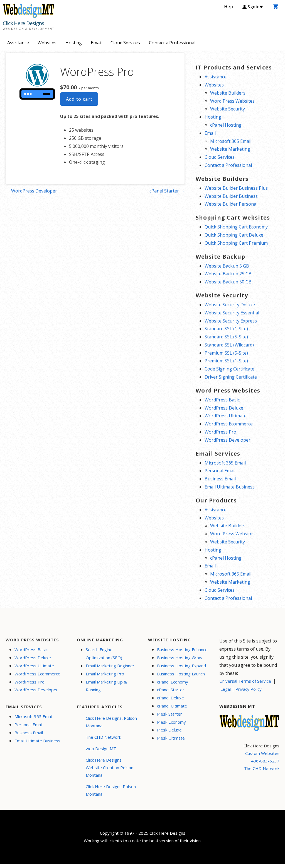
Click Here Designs (23, 23)
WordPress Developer (227, 440)
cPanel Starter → (167, 191)
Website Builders (227, 93)
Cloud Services (125, 43)
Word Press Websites (232, 101)
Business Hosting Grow (179, 657)
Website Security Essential (232, 313)
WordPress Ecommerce (229, 424)
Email (96, 43)
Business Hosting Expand (181, 665)
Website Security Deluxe (230, 305)
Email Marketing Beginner (110, 665)
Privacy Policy (248, 689)
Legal (225, 689)
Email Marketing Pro (105, 674)
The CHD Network (103, 737)
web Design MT (101, 748)
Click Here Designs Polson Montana (111, 790)
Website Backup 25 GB (228, 274)
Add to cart (79, 99)
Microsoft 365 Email (230, 141)
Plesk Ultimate (171, 738)
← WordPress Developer (31, 191)
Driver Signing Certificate (231, 377)
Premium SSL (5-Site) (226, 353)
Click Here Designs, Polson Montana (111, 721)
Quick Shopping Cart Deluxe (234, 235)
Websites (47, 43)
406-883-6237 (265, 761)
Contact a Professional (172, 43)
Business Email (220, 479)
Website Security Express (231, 321)
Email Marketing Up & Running (106, 686)
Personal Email (220, 471)
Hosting (73, 43)
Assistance (18, 43)
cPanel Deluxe (170, 698)
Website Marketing (230, 149)
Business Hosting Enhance (182, 649)
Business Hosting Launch (181, 674)
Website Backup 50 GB (228, 282)
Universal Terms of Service (245, 681)
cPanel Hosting (226, 125)
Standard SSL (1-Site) (226, 329)
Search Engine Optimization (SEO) (104, 653)
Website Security (227, 109)
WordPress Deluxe (224, 408)
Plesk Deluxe (169, 730)
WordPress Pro (220, 432)
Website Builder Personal (231, 204)
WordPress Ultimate (226, 416)
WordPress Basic (222, 400)
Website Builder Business (231, 196)
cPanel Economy (172, 682)
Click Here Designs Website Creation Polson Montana (109, 767)
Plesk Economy (171, 722)
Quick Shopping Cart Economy (236, 227)
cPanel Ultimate (172, 706)
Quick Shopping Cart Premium (236, 243)
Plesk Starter (169, 714)
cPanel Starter (170, 689)
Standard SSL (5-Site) (226, 337)
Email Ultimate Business (230, 487)
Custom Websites (262, 753)
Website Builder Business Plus (236, 188)
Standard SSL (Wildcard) (229, 345)
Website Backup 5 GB (227, 266)
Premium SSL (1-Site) (226, 361)
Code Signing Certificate (229, 369)
